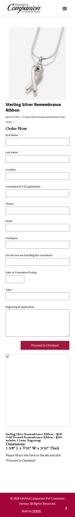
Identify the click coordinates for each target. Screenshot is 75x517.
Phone (10, 204)
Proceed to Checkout (45, 345)
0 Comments (29, 116)
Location (11, 169)
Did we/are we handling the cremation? (29, 255)
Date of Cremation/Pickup (21, 272)
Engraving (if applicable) (20, 307)
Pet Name (12, 238)
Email (10, 221)
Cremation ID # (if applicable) (23, 186)
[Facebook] (66, 508)
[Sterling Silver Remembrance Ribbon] (37, 63)
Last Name (13, 152)
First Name (13, 135)
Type (9, 289)
